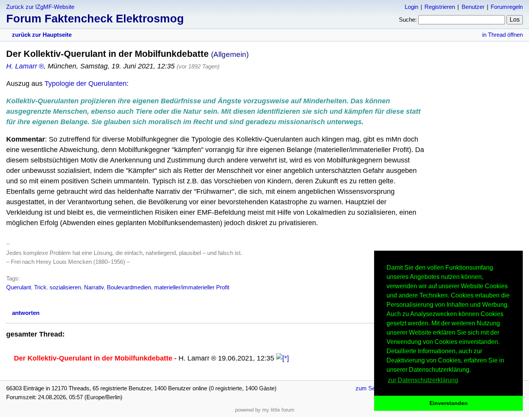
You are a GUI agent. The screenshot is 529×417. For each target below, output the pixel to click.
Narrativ (94, 287)
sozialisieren (65, 287)
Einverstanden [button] (448, 403)
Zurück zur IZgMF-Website (40, 6)
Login (411, 6)
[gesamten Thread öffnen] (282, 358)
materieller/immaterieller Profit (191, 287)
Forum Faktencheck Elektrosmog (95, 18)
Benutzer (473, 6)
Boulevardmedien (129, 287)
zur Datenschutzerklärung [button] (423, 380)
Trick (40, 287)
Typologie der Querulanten (86, 83)
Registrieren (439, 6)
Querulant (18, 287)
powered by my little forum (264, 410)
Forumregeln (507, 6)
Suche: (408, 19)
